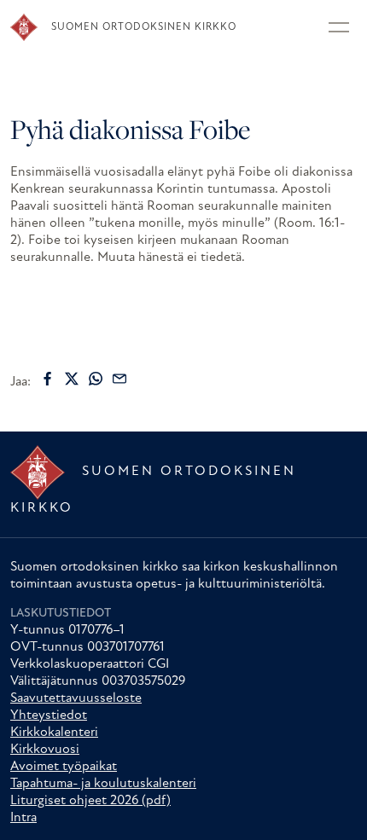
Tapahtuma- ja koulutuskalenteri (103, 784)
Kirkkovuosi (44, 749)
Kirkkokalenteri (54, 732)
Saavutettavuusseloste (76, 698)
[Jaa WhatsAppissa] (95, 378)
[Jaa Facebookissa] (48, 378)
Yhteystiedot (48, 715)
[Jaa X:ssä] (71, 378)
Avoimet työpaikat (63, 766)
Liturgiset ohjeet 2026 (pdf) (90, 801)
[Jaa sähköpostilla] (119, 378)
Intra (23, 818)
